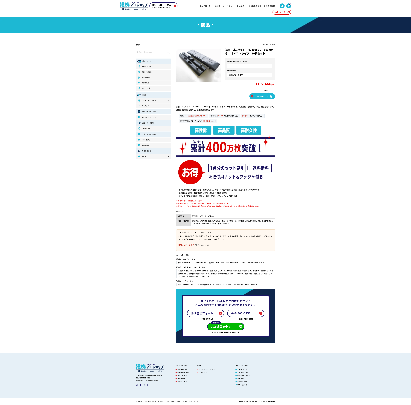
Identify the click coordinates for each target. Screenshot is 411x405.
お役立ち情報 (269, 6)
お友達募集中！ (221, 325)
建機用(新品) (182, 369)
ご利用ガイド (242, 369)
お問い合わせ (280, 12)
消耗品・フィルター (149, 111)
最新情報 (240, 378)
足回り (217, 6)
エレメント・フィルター (149, 117)
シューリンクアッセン (149, 100)
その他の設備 (146, 151)
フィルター (241, 6)
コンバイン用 (146, 88)
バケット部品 (146, 140)
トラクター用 (146, 77)
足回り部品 (145, 145)
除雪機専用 (145, 83)
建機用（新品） (147, 67)
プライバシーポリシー (172, 401)
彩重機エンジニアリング (191, 401)
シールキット (228, 6)
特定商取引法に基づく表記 (154, 401)
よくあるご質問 (255, 6)
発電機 (144, 156)
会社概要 (139, 401)
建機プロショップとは (245, 375)
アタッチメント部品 (149, 134)
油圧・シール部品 (148, 123)
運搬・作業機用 (147, 72)
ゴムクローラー (206, 6)
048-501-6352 (186, 245)
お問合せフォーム (202, 313)
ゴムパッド (145, 106)
